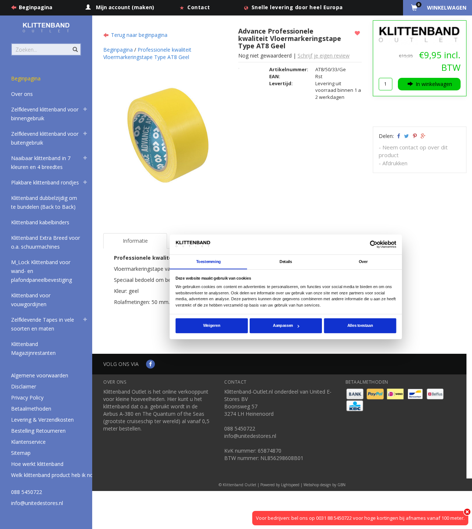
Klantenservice (28, 441)
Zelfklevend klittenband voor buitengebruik (45, 138)
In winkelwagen (434, 83)
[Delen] (398, 135)
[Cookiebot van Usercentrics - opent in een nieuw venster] (373, 244)
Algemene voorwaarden (39, 375)
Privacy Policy (27, 397)
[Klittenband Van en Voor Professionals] (46, 27)
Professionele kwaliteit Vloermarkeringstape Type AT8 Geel (147, 53)
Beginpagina (35, 7)
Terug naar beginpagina (139, 34)
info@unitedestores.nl (37, 502)
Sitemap (21, 452)
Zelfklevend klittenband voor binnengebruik (45, 114)
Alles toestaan (360, 326)
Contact (198, 7)
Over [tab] (363, 261)
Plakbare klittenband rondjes (45, 182)
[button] (85, 110)
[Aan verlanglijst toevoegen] (358, 33)
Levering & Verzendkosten (42, 419)
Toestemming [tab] (208, 261)
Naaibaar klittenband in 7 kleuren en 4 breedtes (40, 162)
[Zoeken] (74, 45)
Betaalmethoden (31, 408)
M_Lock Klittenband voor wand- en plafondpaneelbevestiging (41, 271)
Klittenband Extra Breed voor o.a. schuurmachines (45, 242)
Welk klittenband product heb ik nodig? (57, 474)
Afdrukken (394, 163)
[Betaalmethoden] (356, 393)
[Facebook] (150, 363)
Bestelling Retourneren (38, 430)
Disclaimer (23, 386)
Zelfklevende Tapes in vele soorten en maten (42, 324)
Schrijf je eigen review (324, 55)
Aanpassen (283, 326)
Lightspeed (290, 484)
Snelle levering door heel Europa (297, 7)
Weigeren (211, 326)
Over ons (22, 93)
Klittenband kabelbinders (40, 222)
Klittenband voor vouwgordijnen (31, 300)
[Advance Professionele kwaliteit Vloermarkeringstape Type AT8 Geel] (168, 119)
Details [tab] (286, 261)
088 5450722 (26, 491)
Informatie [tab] (135, 240)
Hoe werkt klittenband (37, 463)
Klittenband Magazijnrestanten (33, 348)
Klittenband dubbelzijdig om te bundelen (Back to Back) (44, 202)
